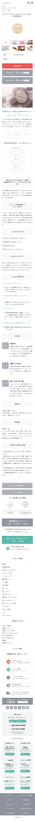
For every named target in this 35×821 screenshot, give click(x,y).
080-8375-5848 (18, 725)
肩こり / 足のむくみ (8, 638)
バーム (9, 9)
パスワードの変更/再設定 (8, 813)
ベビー (9, 11)
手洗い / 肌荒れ (6, 626)
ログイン (9, 795)
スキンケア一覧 (11, 8)
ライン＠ (22, 721)
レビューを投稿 (17, 492)
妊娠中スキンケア (7, 643)
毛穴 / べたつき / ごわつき (9, 633)
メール (14, 721)
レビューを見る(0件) (17, 485)
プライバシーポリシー (9, 808)
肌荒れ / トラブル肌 (8, 630)
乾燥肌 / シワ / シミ (8, 628)
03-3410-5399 (18, 729)
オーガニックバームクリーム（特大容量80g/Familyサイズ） (25, 513)
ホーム (3, 6)
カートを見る (9, 799)
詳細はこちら (9, 754)
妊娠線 (4, 640)
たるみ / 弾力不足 (7, 635)
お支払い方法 (9, 804)
